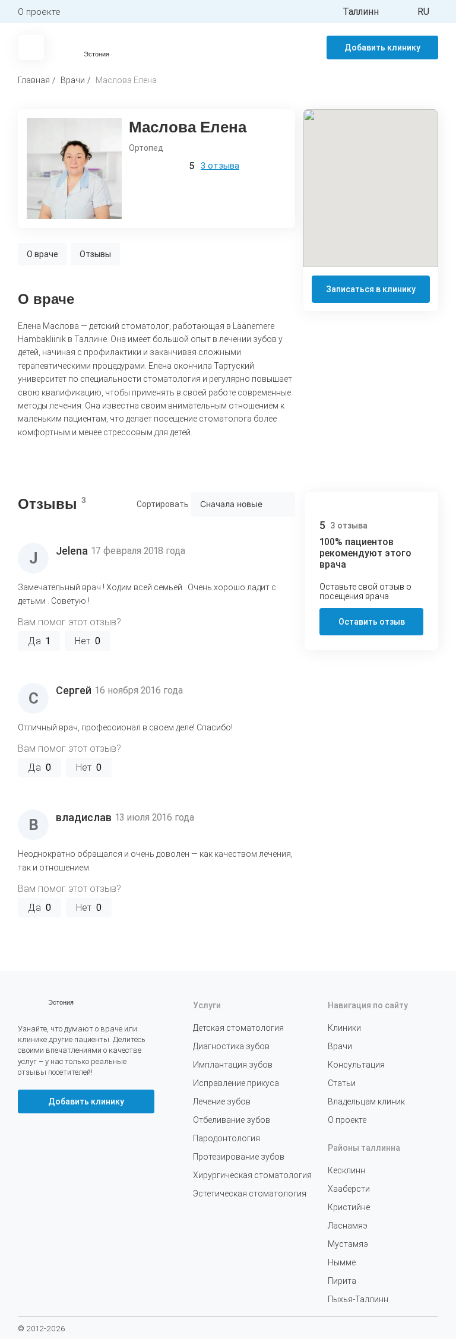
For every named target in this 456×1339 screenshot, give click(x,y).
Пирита (342, 1281)
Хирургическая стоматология (252, 1175)
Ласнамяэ (348, 1225)
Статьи (342, 1083)
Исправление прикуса (236, 1083)
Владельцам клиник (366, 1101)
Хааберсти (349, 1189)
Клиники (344, 1028)
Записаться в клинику (371, 289)
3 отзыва (220, 165)
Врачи (73, 80)
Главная (34, 80)
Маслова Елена (126, 80)
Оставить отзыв (371, 621)
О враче (42, 254)
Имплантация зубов (233, 1064)
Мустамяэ (348, 1244)
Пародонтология (226, 1138)
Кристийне (349, 1207)
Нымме (342, 1262)
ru (423, 11)
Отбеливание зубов (231, 1120)
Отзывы (95, 254)
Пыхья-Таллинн (358, 1299)
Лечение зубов (222, 1101)
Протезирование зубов (238, 1156)
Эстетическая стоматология (249, 1193)
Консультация (356, 1064)
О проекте (39, 12)
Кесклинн (346, 1170)
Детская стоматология (238, 1028)
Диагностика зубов (231, 1046)
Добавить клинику (382, 47)
